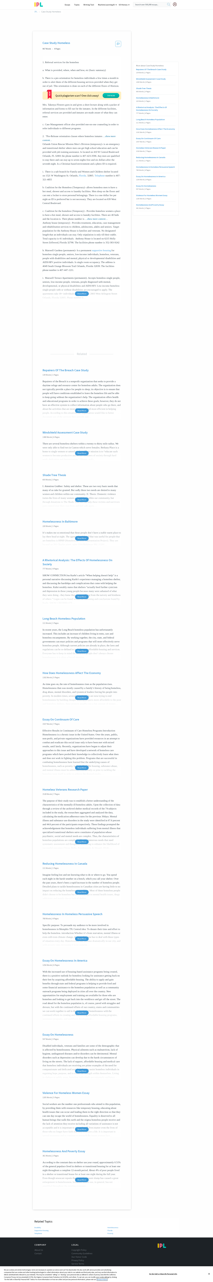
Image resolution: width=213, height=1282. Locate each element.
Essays (67, 4)
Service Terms (77, 1263)
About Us (39, 1250)
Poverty (110, 1233)
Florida (82, 175)
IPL (36, 12)
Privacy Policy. (102, 1279)
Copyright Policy (78, 1250)
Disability (37, 1227)
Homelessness (112, 1227)
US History (123, 4)
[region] (106, 1274)
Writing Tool (88, 4)
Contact (38, 1253)
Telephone (100, 175)
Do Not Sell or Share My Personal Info (163, 1274)
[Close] (209, 1274)
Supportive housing (41, 1230)
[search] (168, 4)
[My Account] (176, 4)
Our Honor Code (79, 1257)
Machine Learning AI (106, 4)
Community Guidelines (81, 1253)
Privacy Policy (77, 1260)
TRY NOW (111, 95)
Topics (77, 4)
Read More (81, 410)
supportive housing (101, 250)
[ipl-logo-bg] (39, 4)
